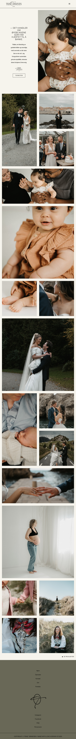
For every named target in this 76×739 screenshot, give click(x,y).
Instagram (38, 715)
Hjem (38, 670)
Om (38, 682)
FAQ (38, 723)
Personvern (38, 727)
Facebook (38, 719)
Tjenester (38, 674)
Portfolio (38, 686)
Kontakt (38, 678)
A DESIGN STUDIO (56, 736)
